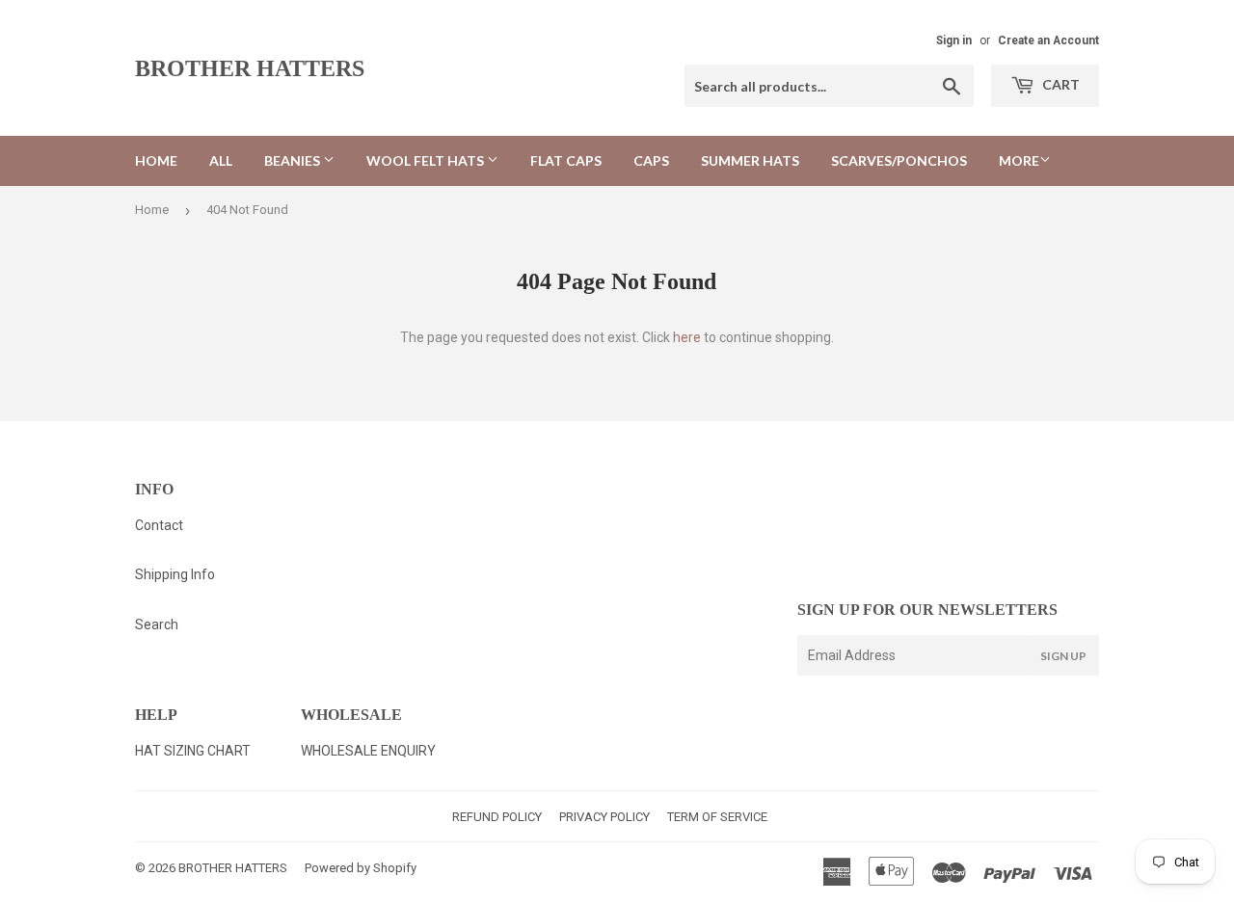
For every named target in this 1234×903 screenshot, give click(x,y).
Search (156, 624)
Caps (651, 160)
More (1019, 160)
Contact (159, 525)
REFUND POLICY (497, 817)
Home (156, 160)
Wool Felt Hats (426, 160)
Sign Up (1063, 656)
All (220, 160)
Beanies (293, 160)
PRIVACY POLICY (604, 817)
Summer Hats (750, 160)
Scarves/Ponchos (899, 160)
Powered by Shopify (360, 868)
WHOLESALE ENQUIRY (368, 750)
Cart (1059, 84)
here (687, 337)
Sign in (954, 40)
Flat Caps (566, 160)
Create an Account (1048, 40)
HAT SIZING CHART (193, 750)
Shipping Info (175, 574)
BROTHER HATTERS (249, 68)
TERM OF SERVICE (717, 817)
